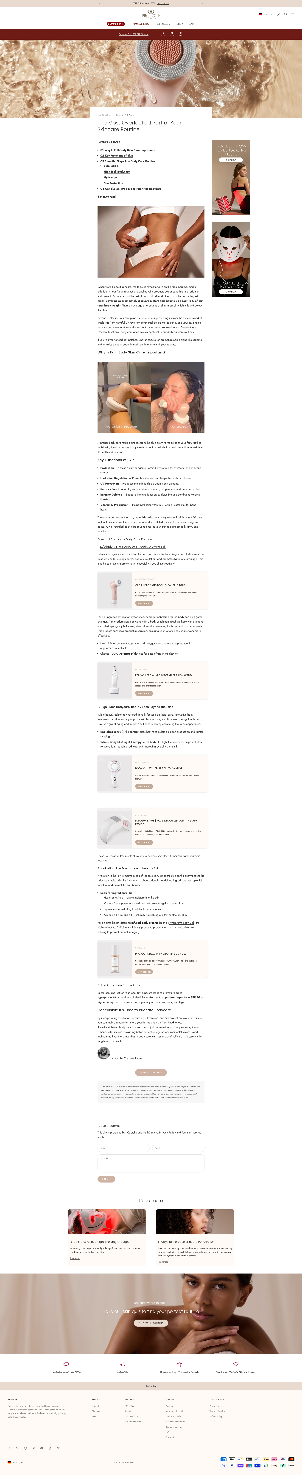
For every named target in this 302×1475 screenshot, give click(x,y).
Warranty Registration (175, 1421)
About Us (96, 1406)
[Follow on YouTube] (41, 1448)
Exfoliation (111, 166)
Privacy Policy (167, 1132)
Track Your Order (173, 1416)
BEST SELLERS (164, 23)
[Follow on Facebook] (9, 1448)
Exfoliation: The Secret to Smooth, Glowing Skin (133, 547)
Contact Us (170, 1437)
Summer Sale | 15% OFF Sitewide (151, 3)
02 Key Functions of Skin (116, 156)
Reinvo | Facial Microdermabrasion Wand (163, 675)
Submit (106, 1178)
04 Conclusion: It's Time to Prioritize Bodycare (131, 189)
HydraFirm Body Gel (181, 923)
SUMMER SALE (116, 23)
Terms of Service (191, 1132)
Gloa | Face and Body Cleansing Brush (161, 585)
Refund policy (216, 1416)
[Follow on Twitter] (17, 1448)
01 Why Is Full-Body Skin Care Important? (127, 150)
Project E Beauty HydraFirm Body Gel (160, 954)
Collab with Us (131, 1416)
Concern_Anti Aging (124, 115)
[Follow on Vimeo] (58, 1448)
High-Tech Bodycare (117, 172)
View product (144, 603)
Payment (169, 1406)
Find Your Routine (151, 1323)
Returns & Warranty (174, 1426)
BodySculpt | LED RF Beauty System (158, 768)
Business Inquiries (133, 1421)
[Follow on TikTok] (50, 1448)
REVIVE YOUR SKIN (151, 1072)
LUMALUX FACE (140, 23)
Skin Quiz (129, 1411)
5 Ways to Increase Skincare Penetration (186, 1242)
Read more (75, 1258)
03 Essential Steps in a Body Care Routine (127, 161)
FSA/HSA (129, 1406)
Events (95, 1416)
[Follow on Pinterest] (33, 1448)
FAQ (167, 1432)
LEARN (192, 23)
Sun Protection (113, 183)
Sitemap (96, 1411)
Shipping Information (175, 1411)
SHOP (180, 23)
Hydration (110, 177)
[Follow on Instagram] (25, 1448)
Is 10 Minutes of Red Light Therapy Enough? (99, 1242)
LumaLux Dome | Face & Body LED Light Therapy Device (166, 822)
